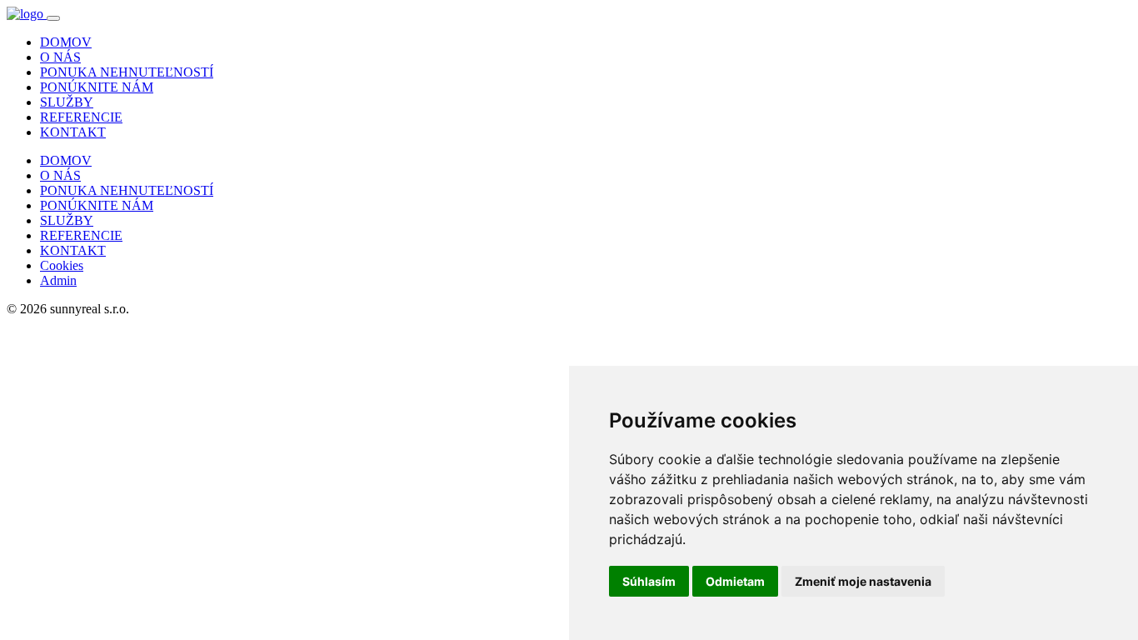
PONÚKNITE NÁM (96, 87)
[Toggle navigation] (53, 18)
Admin (58, 280)
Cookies (61, 265)
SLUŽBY (66, 102)
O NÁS (60, 57)
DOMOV (66, 42)
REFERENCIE (81, 117)
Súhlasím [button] (649, 581)
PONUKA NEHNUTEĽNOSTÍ (126, 72)
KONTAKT (73, 132)
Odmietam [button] (735, 581)
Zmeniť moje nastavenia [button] (863, 581)
